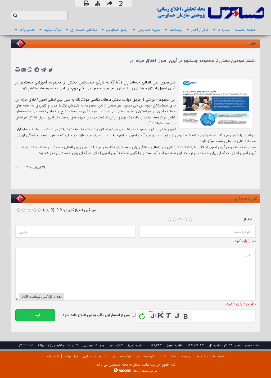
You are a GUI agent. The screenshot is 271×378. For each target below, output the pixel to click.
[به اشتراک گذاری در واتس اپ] (30, 70)
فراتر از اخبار (168, 356)
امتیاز (248, 219)
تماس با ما (52, 356)
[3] (180, 219)
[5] (190, 219)
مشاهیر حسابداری (95, 356)
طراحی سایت (149, 371)
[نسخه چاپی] (86, 3)
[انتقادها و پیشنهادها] (121, 3)
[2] (174, 219)
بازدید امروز (174, 345)
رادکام (136, 371)
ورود (199, 356)
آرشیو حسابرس (121, 356)
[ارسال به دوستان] (109, 3)
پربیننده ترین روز (93, 345)
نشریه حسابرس (146, 356)
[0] (18, 210)
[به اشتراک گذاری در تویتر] (50, 70)
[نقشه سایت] (97, 3)
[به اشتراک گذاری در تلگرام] (43, 70)
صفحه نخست (216, 356)
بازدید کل (215, 345)
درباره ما (186, 356)
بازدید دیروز (135, 345)
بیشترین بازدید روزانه (51, 345)
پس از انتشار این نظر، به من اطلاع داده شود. (96, 315)
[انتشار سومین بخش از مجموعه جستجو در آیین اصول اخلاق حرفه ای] (215, 103)
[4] (185, 219)
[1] (169, 219)
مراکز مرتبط (71, 356)
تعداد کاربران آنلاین (247, 345)
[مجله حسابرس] (201, 12)
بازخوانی (142, 315)
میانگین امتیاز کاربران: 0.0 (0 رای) (69, 210)
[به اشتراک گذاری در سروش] (36, 70)
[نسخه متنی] (18, 70)
